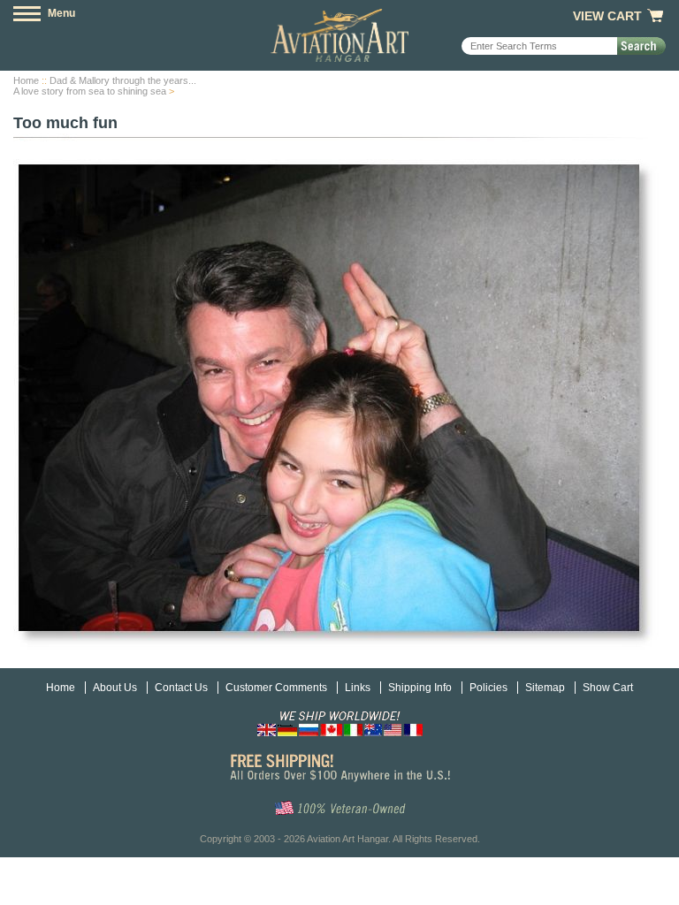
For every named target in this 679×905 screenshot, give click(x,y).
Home (26, 80)
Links (357, 687)
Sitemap (545, 687)
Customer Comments (276, 687)
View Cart (607, 16)
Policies (488, 687)
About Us (115, 687)
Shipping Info (420, 687)
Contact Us (181, 687)
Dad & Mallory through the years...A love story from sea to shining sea (104, 85)
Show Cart (608, 687)
